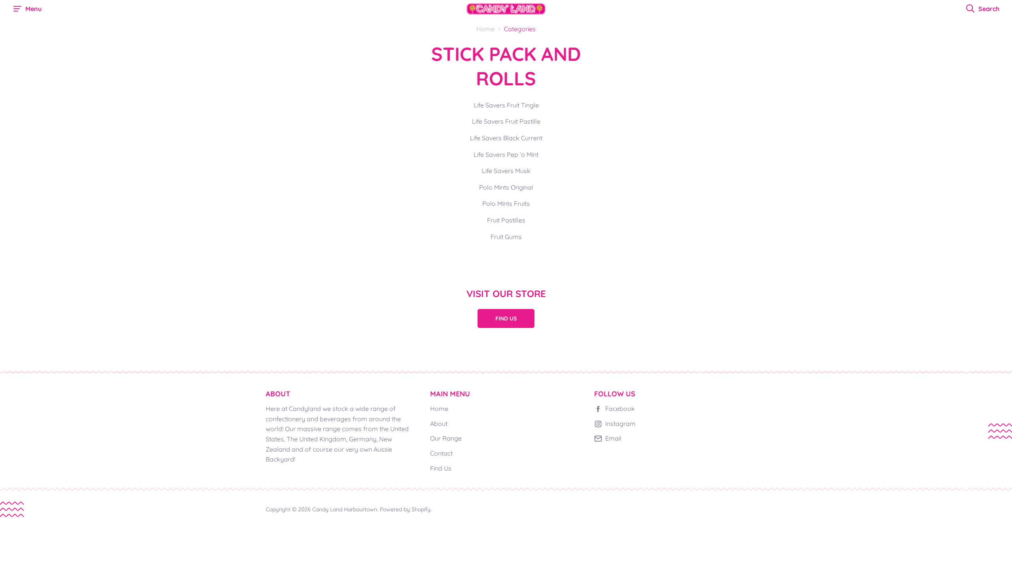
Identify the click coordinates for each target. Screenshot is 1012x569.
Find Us (506, 318)
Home (439, 409)
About (438, 424)
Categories (520, 29)
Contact (441, 453)
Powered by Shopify (405, 509)
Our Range (446, 438)
